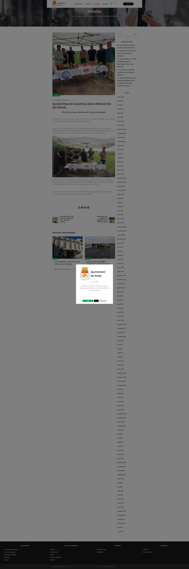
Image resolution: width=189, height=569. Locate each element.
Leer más (85, 300)
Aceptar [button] (90, 300)
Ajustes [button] (96, 300)
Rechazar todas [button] (103, 300)
